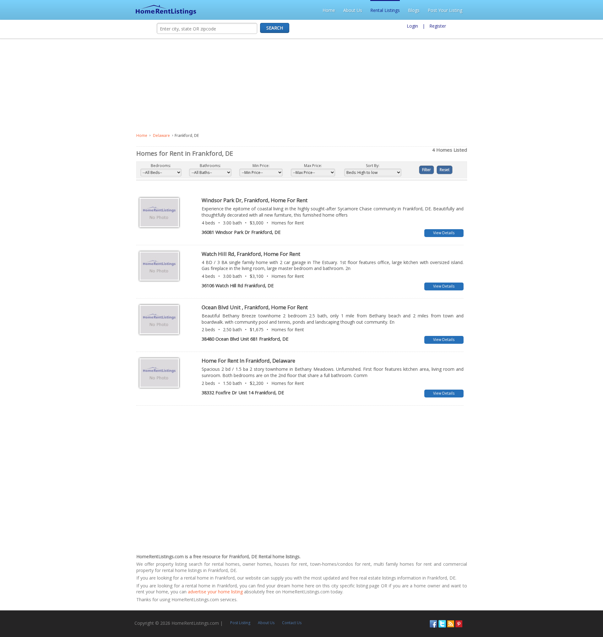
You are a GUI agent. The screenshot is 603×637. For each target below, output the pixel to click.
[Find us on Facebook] (563, 586)
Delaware (25, 135)
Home (463, 10)
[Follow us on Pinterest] (588, 586)
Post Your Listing (579, 10)
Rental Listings (519, 10)
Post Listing (110, 586)
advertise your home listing (402, 555)
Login (412, 26)
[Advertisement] (165, 86)
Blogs (548, 10)
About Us (487, 10)
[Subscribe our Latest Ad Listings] (580, 586)
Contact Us (162, 586)
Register (437, 26)
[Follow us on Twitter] (572, 586)
